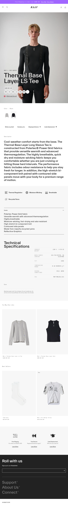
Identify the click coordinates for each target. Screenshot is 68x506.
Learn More (15, 446)
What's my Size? (9, 126)
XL (20, 92)
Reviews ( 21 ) (21, 126)
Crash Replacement (49, 126)
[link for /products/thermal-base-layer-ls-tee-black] (13, 115)
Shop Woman (50, 2)
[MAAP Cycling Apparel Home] (34, 7)
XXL (24, 92)
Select (33, 92)
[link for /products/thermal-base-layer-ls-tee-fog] (7, 115)
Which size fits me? (11, 96)
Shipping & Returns (33, 126)
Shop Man (43, 2)
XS (6, 92)
